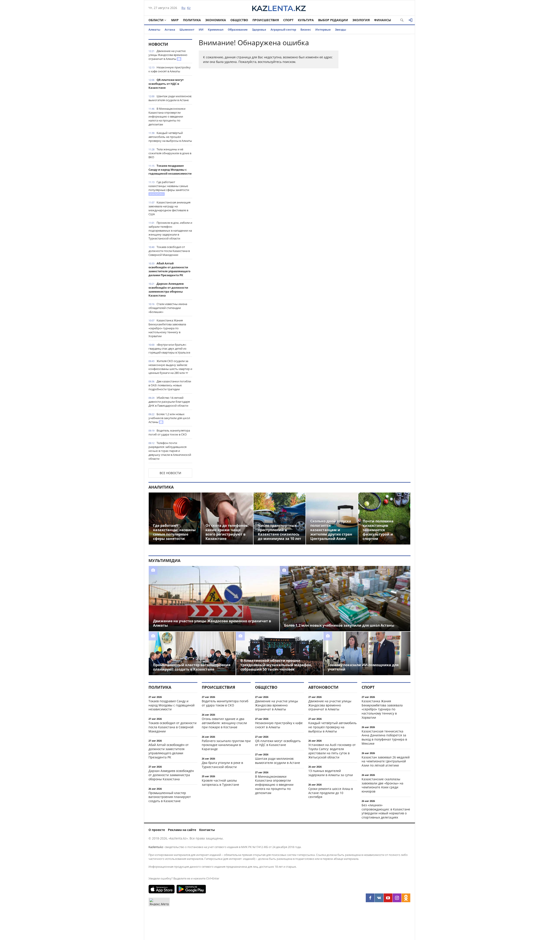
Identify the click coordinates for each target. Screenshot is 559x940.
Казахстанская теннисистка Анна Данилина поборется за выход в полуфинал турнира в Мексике (384, 737)
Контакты (207, 830)
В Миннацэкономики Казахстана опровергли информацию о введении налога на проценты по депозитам (166, 116)
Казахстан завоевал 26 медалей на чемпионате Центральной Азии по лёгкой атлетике (386, 761)
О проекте (156, 830)
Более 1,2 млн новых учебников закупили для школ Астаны (169, 418)
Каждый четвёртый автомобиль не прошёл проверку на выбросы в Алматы (170, 137)
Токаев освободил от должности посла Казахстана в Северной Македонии (169, 251)
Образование (238, 29)
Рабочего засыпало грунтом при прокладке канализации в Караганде (226, 745)
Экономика (215, 20)
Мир (175, 20)
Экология (361, 20)
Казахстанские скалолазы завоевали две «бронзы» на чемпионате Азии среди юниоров (382, 785)
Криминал (215, 29)
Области (156, 20)
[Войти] (410, 20)
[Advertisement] (378, 104)
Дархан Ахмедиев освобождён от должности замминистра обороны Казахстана (168, 289)
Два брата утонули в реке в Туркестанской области (222, 765)
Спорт (288, 20)
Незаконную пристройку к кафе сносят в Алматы (169, 69)
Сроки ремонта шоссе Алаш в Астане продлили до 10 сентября (330, 793)
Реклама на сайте (182, 830)
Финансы (382, 20)
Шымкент (186, 29)
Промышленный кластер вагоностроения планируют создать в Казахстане (169, 797)
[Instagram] (397, 897)
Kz (189, 8)
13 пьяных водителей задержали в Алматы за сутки (330, 773)
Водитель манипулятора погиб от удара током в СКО (169, 432)
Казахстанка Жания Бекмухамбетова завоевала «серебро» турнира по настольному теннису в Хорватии (167, 328)
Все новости (170, 473)
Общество (239, 20)
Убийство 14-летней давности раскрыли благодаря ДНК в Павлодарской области (169, 402)
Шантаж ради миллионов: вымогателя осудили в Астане (170, 98)
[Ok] (406, 897)
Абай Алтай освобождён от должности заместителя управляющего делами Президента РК (169, 269)
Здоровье (259, 29)
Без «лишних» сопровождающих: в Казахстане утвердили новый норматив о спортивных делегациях (386, 811)
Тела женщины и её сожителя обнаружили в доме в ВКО (169, 153)
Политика (192, 20)
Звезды (340, 29)
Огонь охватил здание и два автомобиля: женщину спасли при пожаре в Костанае (224, 723)
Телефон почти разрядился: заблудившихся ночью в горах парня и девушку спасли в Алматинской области (169, 451)
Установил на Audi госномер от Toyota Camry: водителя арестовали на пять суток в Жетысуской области (332, 751)
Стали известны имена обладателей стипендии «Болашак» (167, 308)
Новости (158, 44)
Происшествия (265, 20)
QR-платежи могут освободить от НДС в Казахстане (166, 84)
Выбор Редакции (333, 20)
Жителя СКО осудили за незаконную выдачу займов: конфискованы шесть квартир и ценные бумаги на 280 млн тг (170, 367)
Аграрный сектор (283, 29)
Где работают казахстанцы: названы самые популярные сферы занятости (168, 188)
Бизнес (305, 29)
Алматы (154, 29)
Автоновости (323, 687)
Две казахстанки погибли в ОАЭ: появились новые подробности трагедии (169, 385)
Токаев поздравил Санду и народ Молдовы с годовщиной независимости (170, 169)
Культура (306, 20)
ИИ (201, 29)
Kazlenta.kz (155, 847)
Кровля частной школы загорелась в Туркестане (220, 782)
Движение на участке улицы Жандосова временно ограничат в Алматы (167, 55)
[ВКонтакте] (379, 897)
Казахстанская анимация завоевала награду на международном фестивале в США (169, 208)
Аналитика (161, 487)
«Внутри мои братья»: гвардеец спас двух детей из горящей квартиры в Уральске (169, 348)
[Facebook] (370, 897)
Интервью (323, 29)
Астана (170, 29)
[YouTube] (388, 897)
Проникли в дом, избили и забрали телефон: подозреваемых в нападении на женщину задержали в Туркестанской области (170, 230)
